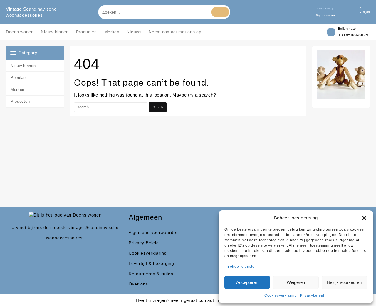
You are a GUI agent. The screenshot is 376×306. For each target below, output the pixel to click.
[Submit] (220, 12)
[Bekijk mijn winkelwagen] (356, 12)
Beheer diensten (242, 267)
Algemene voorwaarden (154, 232)
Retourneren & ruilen (151, 273)
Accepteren (247, 282)
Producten (20, 101)
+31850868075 (353, 35)
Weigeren (296, 282)
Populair (18, 77)
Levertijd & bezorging (151, 263)
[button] (364, 218)
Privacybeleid (312, 295)
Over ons (138, 284)
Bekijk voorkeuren (344, 282)
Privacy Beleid (144, 242)
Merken (17, 89)
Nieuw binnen (23, 66)
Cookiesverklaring (280, 295)
